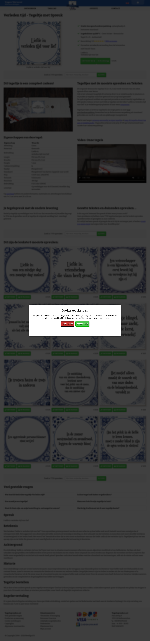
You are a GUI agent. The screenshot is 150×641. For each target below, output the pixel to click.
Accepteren (82, 324)
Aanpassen (67, 324)
